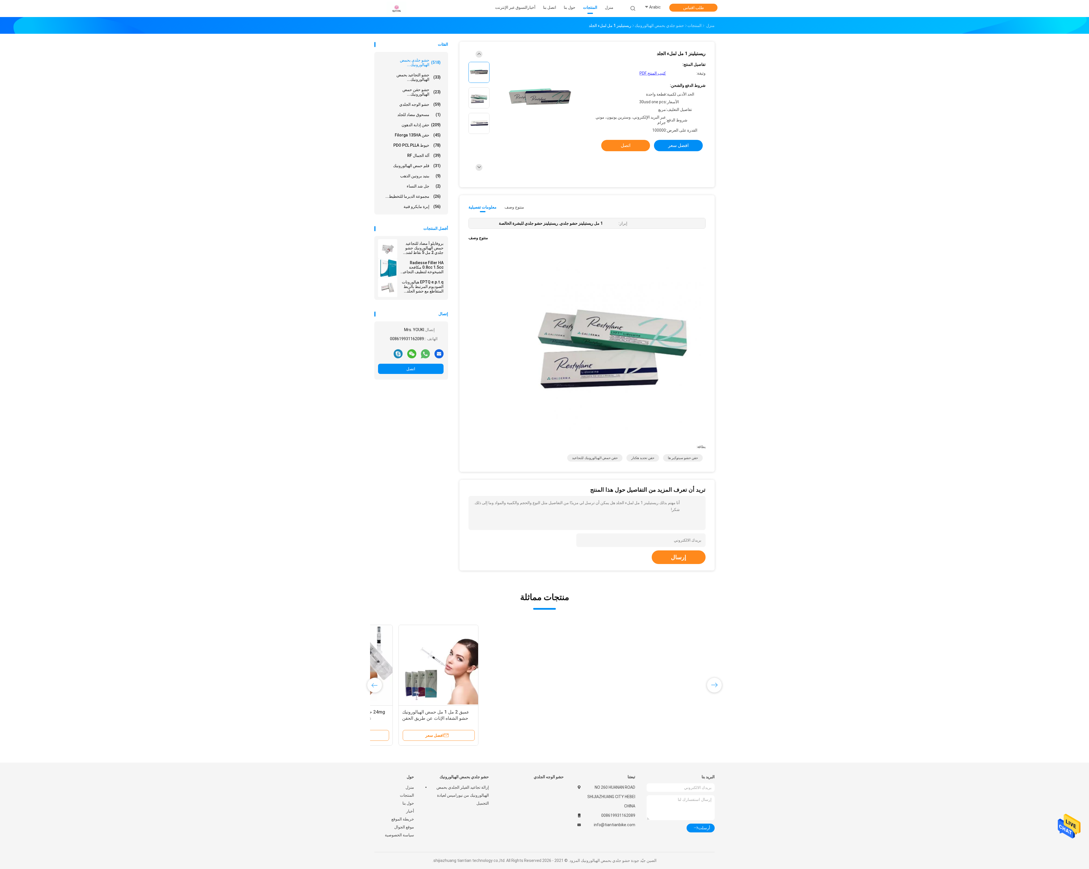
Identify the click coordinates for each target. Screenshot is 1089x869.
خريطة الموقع (402, 819)
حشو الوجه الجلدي (420, 104)
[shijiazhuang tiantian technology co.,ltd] (396, 8)
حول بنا (408, 803)
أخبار (410, 811)
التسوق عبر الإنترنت (511, 7)
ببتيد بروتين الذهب (420, 176)
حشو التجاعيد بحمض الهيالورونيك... (418, 77)
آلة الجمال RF (424, 155)
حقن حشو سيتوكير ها (683, 458)
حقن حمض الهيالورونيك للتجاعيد (595, 458)
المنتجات (407, 795)
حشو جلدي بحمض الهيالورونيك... (420, 62)
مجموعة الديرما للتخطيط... (413, 196)
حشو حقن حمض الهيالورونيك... (421, 91)
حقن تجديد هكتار (642, 458)
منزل (410, 787)
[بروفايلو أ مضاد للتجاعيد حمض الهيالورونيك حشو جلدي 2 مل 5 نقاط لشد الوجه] (387, 248)
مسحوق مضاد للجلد (419, 114)
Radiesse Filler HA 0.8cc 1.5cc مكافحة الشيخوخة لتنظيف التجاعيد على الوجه (422, 267)
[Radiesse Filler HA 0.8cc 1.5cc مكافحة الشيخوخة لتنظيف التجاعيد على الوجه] (387, 268)
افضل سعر (678, 145)
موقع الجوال (404, 827)
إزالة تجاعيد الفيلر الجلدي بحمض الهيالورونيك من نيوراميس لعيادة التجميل (462, 795)
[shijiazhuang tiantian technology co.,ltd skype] (398, 353)
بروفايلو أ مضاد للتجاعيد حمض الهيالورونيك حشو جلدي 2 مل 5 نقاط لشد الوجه (424, 248)
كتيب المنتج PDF (653, 73)
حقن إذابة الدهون (421, 125)
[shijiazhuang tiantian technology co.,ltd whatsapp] (425, 353)
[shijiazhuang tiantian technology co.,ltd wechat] (411, 353)
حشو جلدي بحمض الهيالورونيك (464, 777)
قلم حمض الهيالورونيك (417, 165)
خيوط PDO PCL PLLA (417, 145)
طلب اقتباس (693, 7)
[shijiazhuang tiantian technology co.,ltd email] (439, 353)
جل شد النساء (424, 186)
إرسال (678, 557)
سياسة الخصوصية (399, 835)
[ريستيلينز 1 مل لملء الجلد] (540, 98)
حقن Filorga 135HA (418, 135)
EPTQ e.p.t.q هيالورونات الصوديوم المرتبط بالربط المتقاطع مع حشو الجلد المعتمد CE (423, 286)
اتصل (410, 369)
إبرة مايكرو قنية (422, 206)
